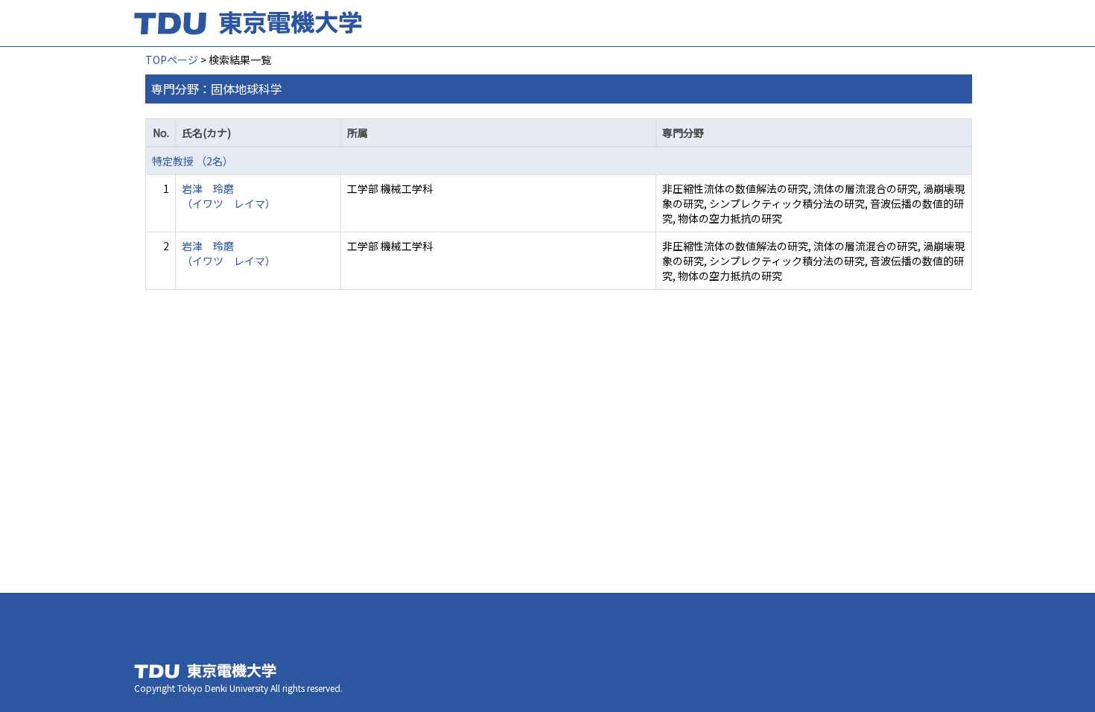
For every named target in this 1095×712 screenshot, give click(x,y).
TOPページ (171, 59)
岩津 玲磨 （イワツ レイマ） (229, 196)
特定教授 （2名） (192, 160)
